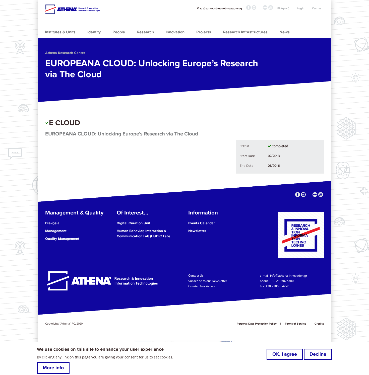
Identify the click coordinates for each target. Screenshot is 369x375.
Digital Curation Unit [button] (133, 223)
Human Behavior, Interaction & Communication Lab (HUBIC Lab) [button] (143, 233)
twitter (259, 7)
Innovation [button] (175, 32)
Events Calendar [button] (201, 223)
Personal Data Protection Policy (257, 323)
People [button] (118, 32)
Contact (317, 8)
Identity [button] (94, 32)
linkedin (254, 7)
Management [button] (56, 231)
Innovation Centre (72, 9)
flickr (265, 7)
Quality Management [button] (62, 239)
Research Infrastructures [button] (245, 32)
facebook (248, 7)
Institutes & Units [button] (60, 32)
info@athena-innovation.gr (288, 275)
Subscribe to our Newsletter (207, 281)
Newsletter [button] (197, 231)
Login (300, 8)
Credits (319, 323)
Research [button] (145, 32)
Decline (318, 354)
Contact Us (196, 275)
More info (53, 368)
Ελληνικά (283, 8)
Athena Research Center (65, 53)
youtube (270, 7)
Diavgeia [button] (52, 223)
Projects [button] (203, 32)
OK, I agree (284, 354)
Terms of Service (295, 323)
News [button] (284, 32)
